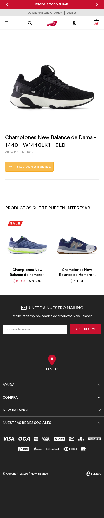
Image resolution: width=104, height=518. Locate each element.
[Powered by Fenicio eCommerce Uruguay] (93, 473)
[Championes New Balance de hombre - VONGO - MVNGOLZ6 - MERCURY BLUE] (27, 241)
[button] (97, 4)
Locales (71, 12)
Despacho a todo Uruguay (45, 12)
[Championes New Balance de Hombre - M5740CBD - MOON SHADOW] (77, 241)
